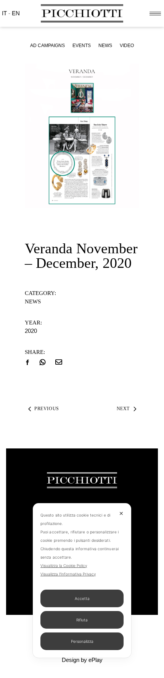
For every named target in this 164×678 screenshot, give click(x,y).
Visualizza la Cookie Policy (63, 565)
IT (5, 13)
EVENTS (81, 45)
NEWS (105, 45)
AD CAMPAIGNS (47, 45)
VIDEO (127, 45)
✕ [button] (121, 513)
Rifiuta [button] (82, 620)
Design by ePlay (82, 660)
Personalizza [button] (82, 641)
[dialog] (82, 580)
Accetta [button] (82, 598)
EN (16, 13)
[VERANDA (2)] (82, 136)
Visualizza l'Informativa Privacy (68, 574)
